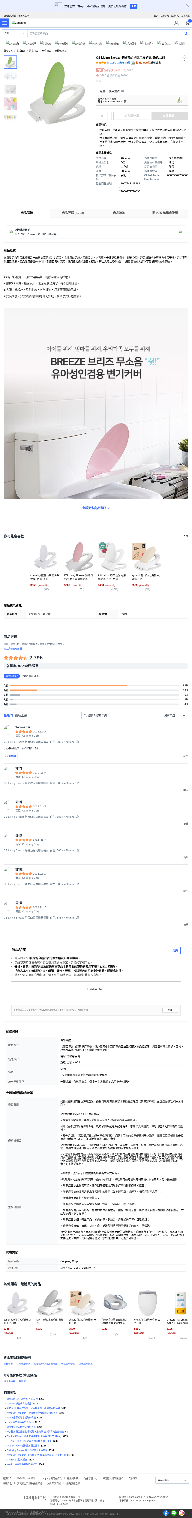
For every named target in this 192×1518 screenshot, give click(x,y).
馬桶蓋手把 (9, 1364)
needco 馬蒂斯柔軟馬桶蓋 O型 (22, 1464)
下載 (133, 6)
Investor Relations (26, 1478)
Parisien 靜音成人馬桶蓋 (19, 1403)
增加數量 (109, 118)
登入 (156, 16)
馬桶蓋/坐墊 (61, 51)
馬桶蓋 (22, 1381)
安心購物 (132, 1478)
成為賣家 (186, 16)
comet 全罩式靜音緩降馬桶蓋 (21, 1417)
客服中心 (175, 16)
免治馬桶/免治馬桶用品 (45, 1364)
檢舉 (170, 1010)
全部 (6, 33)
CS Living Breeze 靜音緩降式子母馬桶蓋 (27, 1450)
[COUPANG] (35, 1499)
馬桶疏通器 (24, 1364)
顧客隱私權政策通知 (113, 1478)
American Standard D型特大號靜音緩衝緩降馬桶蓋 (32, 1413)
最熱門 (8, 715)
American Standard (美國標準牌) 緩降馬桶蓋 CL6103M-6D (36, 1455)
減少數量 (109, 114)
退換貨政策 (72, 1478)
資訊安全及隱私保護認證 (29, 1483)
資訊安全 (7, 1483)
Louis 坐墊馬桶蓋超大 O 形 (20, 1422)
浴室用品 (33, 51)
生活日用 (21, 51)
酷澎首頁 (8, 51)
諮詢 (175, 950)
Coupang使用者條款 (51, 1478)
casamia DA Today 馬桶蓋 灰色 (22, 1399)
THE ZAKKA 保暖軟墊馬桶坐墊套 (23, 1445)
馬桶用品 (46, 51)
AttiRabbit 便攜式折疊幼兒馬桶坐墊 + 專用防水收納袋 (33, 1408)
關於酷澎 (7, 1478)
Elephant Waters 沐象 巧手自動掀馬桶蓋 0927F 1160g (34, 1436)
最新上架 (21, 715)
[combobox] (175, 715)
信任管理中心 (90, 1478)
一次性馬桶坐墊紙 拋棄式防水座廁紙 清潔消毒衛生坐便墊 (35, 1431)
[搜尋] (186, 33)
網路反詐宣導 (73, 1483)
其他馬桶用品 (86, 1364)
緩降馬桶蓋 (9, 1381)
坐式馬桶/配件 (68, 1364)
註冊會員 (164, 16)
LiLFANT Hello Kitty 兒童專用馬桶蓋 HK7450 (29, 1441)
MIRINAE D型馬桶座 (17, 1459)
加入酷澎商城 (54, 1483)
